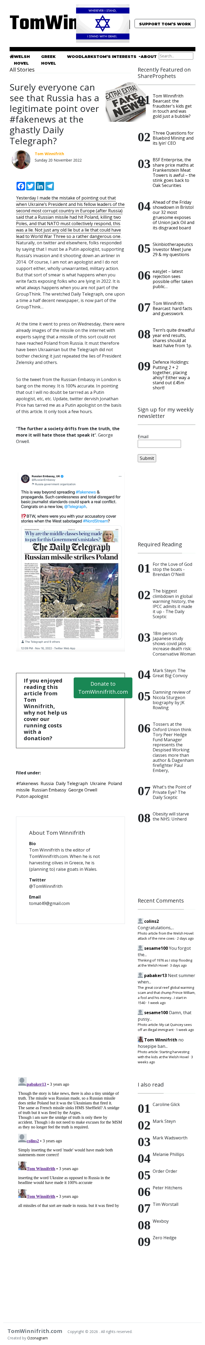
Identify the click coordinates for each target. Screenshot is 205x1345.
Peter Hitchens (167, 1188)
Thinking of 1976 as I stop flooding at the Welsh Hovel (165, 963)
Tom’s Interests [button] (116, 56)
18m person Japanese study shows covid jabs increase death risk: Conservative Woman (174, 643)
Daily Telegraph (72, 783)
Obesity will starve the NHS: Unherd (171, 816)
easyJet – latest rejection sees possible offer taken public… (173, 279)
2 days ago (185, 938)
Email (143, 437)
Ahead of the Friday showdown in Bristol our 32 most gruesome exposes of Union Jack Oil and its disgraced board (173, 215)
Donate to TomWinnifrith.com (103, 687)
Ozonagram (37, 1337)
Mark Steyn (164, 1121)
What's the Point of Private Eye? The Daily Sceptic (172, 792)
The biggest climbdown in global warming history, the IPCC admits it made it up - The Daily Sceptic (173, 603)
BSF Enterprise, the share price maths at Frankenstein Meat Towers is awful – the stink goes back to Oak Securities (174, 172)
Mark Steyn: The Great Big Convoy (170, 673)
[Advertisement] (166, 501)
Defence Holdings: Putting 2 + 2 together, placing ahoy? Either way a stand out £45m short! (171, 375)
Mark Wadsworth (170, 1138)
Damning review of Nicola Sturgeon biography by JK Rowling (172, 700)
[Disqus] (70, 997)
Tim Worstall (165, 1204)
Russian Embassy (49, 790)
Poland (115, 783)
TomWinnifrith (38, 24)
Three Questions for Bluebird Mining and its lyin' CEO (173, 138)
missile (23, 790)
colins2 (151, 921)
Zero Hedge (164, 1238)
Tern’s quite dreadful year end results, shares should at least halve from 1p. (174, 337)
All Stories (22, 69)
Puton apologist (32, 796)
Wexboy (161, 1221)
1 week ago (157, 1002)
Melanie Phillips (168, 1154)
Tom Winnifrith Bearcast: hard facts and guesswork (172, 308)
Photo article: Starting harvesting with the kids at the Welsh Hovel (163, 1054)
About (149, 56)
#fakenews (27, 783)
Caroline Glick (166, 1104)
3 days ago (178, 965)
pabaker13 (155, 975)
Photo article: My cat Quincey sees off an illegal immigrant (165, 1027)
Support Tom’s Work (165, 24)
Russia (47, 783)
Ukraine (98, 783)
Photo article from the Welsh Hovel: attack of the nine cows (166, 936)
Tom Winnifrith (160, 1040)
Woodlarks (81, 56)
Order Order (165, 1171)
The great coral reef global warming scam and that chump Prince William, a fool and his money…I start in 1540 (166, 995)
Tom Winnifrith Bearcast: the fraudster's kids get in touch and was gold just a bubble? (172, 106)
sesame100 (156, 948)
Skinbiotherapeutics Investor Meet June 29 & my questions (173, 249)
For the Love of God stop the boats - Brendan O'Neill (172, 569)
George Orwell (82, 790)
